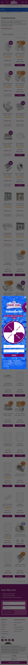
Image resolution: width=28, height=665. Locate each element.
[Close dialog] (25, 297)
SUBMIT (14, 355)
